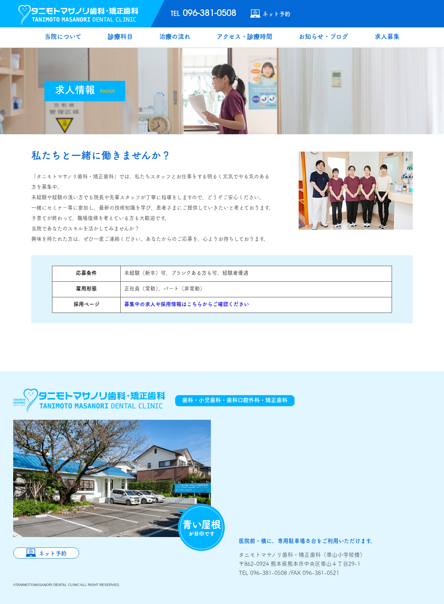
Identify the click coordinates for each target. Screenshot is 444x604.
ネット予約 (276, 14)
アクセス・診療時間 (244, 37)
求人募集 (387, 37)
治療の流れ (174, 37)
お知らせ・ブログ (323, 37)
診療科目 (120, 37)
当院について (63, 37)
